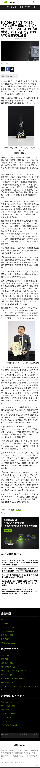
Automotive (10, 513)
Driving (18, 509)
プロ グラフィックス (28, 7)
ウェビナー (5, 710)
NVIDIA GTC (5, 721)
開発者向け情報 (7, 663)
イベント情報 (6, 717)
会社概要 (4, 624)
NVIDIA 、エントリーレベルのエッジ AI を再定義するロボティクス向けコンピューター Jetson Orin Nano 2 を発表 (20, 562)
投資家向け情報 (7, 635)
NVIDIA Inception (8, 675)
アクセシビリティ (30, 753)
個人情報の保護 (7, 750)
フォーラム (5, 655)
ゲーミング (11, 7)
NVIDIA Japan (26, 39)
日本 (37, 765)
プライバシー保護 (22, 750)
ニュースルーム (7, 702)
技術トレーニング (8, 682)
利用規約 (18, 753)
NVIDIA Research (7, 631)
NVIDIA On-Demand (9, 725)
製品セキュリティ (20, 756)
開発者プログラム (8, 667)
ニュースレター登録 (8, 713)
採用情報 (4, 659)
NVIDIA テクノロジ (8, 627)
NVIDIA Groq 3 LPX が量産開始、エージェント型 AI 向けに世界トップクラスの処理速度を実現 (20, 570)
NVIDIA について (7, 620)
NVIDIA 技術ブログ (8, 706)
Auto (12, 509)
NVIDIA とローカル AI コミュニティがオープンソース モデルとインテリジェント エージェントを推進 (20, 583)
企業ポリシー (6, 756)
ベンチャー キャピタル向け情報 (13, 679)
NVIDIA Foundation (8, 643)
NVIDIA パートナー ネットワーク (13, 671)
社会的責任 (5, 639)
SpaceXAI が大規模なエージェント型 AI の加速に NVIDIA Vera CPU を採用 (20, 576)
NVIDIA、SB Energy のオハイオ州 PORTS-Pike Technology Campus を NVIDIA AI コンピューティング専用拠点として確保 (20, 591)
